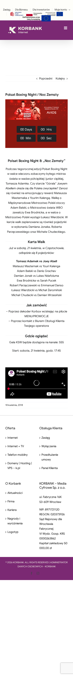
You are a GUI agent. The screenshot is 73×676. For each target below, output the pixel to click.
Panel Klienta (49, 468)
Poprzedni (45, 78)
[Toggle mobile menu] (66, 28)
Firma (11, 501)
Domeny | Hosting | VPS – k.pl (19, 466)
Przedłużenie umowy (49, 457)
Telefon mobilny (17, 455)
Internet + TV (15, 446)
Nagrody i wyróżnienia (15, 521)
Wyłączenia (48, 446)
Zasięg (45, 438)
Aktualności (15, 493)
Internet (12, 438)
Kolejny (60, 78)
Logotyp (12, 532)
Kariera (12, 510)
